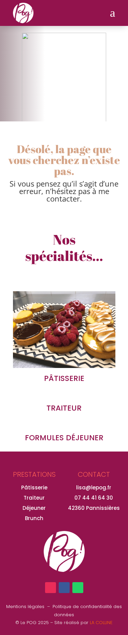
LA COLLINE (101, 622)
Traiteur (34, 497)
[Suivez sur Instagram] (50, 587)
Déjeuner (34, 508)
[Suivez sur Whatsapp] (77, 587)
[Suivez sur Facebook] (64, 587)
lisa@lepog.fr (93, 487)
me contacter (77, 195)
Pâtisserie (34, 487)
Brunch (34, 518)
